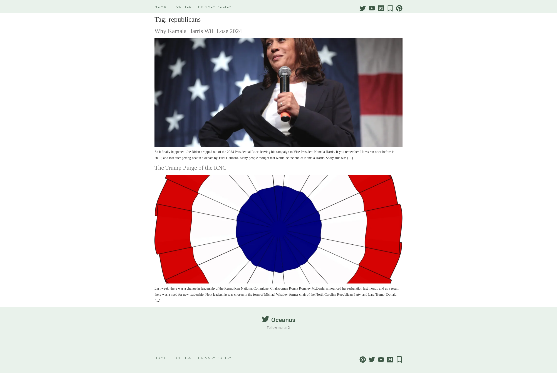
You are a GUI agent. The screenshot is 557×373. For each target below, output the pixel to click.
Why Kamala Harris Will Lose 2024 (198, 31)
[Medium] (381, 8)
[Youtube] (372, 8)
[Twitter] (362, 8)
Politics (182, 6)
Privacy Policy (215, 6)
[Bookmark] (390, 8)
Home (160, 6)
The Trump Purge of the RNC (190, 167)
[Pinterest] (399, 8)
